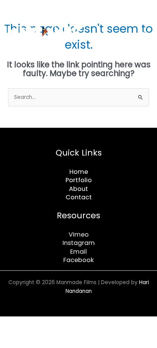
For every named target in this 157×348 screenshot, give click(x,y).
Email (78, 251)
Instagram (78, 242)
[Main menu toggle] (142, 34)
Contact (79, 197)
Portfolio (79, 180)
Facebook (78, 260)
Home (78, 171)
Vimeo (79, 234)
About (78, 188)
